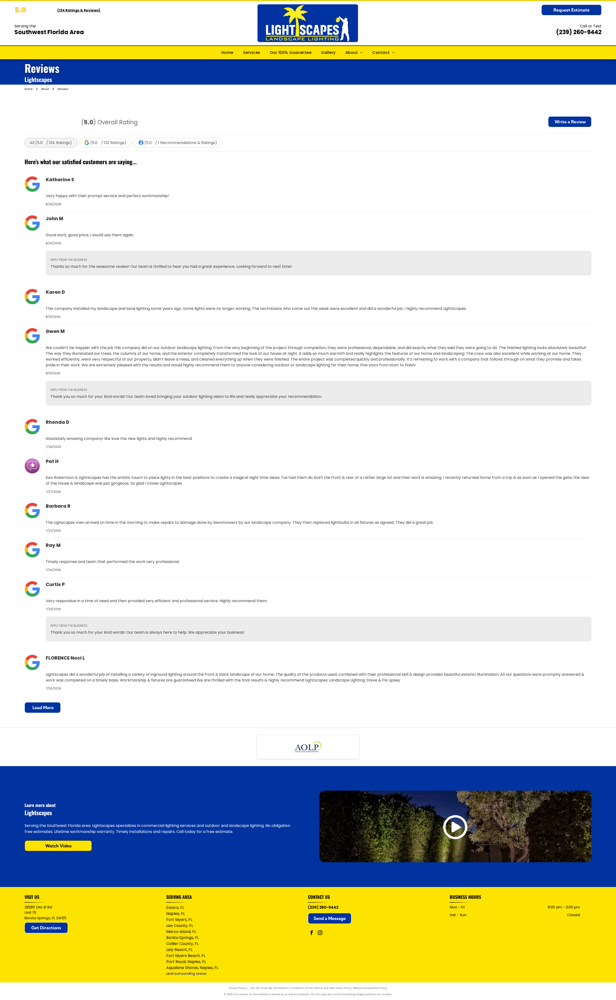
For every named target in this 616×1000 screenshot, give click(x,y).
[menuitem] (227, 53)
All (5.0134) (51, 142)
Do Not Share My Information (269, 988)
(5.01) (180, 142)
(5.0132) (108, 142)
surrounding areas (190, 973)
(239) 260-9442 (579, 32)
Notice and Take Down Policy (333, 988)
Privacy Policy (237, 988)
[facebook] (311, 933)
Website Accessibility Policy (370, 988)
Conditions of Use (301, 988)
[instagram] (320, 933)
